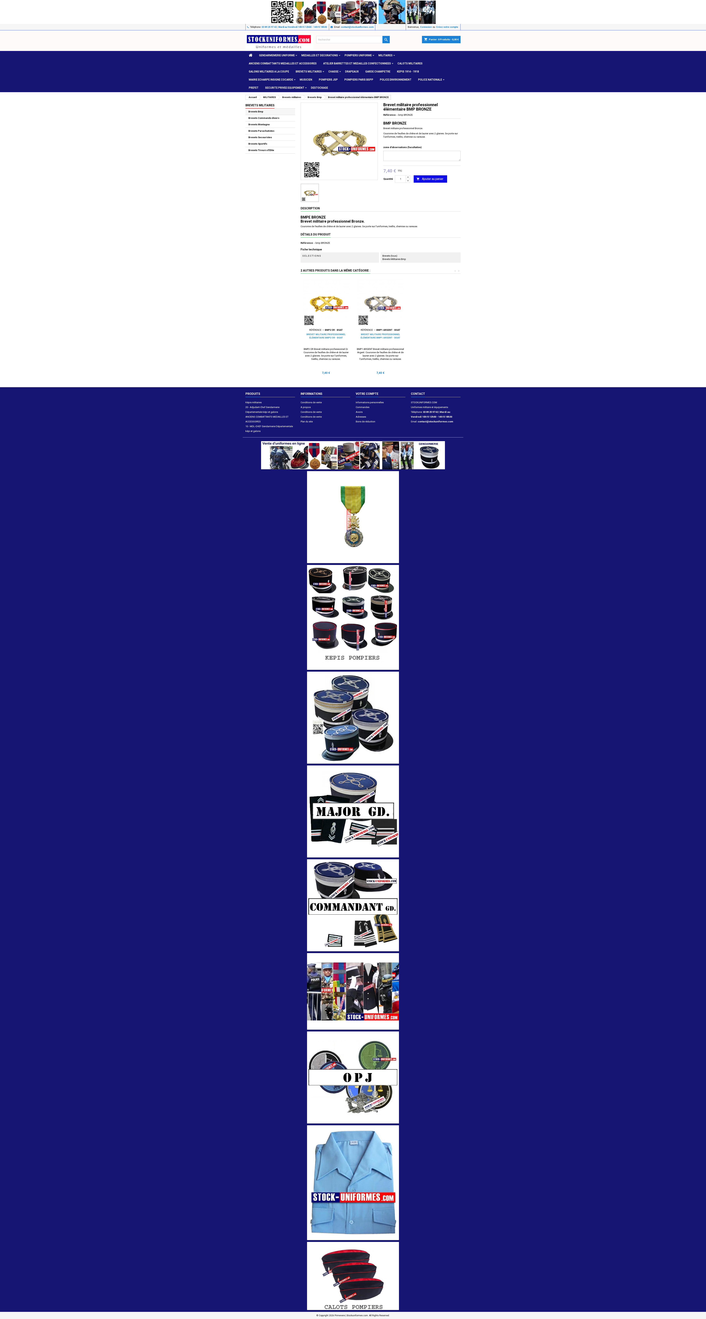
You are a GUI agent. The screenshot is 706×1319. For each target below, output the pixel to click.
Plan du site (307, 421)
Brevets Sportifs (257, 143)
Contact (418, 394)
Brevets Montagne (259, 124)
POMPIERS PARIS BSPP (358, 79)
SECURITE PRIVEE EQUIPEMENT (284, 87)
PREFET (253, 87)
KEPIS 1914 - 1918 (408, 71)
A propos (306, 407)
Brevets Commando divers (263, 118)
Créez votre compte (447, 27)
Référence (389, 115)
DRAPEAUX (352, 71)
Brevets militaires (309, 71)
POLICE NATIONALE (430, 79)
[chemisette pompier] (353, 1182)
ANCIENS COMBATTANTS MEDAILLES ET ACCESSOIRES (283, 63)
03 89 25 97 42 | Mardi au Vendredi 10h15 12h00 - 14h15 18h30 (294, 27)
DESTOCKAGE (319, 87)
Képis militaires (253, 402)
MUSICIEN (306, 79)
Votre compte (367, 394)
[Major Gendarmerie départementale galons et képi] (353, 811)
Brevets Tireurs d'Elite (261, 150)
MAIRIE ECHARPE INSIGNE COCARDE (271, 79)
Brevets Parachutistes (261, 131)
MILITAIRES (385, 55)
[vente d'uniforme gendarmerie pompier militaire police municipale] (353, 455)
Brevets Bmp (255, 111)
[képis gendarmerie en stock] (353, 717)
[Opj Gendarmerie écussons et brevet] (353, 1077)
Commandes (362, 407)
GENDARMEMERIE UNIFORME (277, 55)
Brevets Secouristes (260, 137)
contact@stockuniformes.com (357, 27)
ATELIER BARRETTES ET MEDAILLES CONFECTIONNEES (357, 63)
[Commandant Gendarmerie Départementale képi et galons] (353, 905)
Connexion (426, 27)
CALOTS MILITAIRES (409, 63)
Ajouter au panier (429, 179)
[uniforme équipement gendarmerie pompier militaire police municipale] (353, 11)
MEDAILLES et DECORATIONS (319, 55)
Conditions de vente (311, 402)
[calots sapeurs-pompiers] (353, 1275)
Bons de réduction (365, 421)
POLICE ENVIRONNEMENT (395, 79)
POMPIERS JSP (328, 79)
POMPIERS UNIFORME (358, 55)
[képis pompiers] (353, 617)
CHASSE (333, 71)
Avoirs (359, 412)
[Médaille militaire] (353, 517)
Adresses (361, 416)
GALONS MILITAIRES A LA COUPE (269, 71)
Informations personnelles (370, 402)
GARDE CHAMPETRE (377, 71)
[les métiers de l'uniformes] (353, 991)
